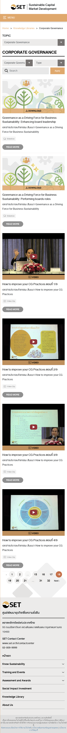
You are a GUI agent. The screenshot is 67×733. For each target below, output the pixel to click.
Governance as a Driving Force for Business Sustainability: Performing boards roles (29, 197)
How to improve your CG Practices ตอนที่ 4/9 (30, 540)
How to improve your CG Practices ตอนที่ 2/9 (29, 369)
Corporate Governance (51, 28)
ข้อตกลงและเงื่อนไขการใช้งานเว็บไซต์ (16, 728)
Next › (57, 581)
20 (17, 581)
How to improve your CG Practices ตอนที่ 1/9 (29, 284)
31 (40, 581)
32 (48, 581)
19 (9, 581)
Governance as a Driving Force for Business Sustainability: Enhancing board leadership (29, 120)
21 (25, 581)
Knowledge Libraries (23, 28)
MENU (11, 18)
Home (5, 28)
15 (35, 574)
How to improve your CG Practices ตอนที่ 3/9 (29, 455)
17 (51, 574)
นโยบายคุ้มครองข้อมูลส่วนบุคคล (45, 728)
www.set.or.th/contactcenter (18, 643)
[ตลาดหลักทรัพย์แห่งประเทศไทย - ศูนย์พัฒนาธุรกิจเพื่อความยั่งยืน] (18, 7)
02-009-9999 (9, 648)
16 (43, 574)
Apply (57, 71)
